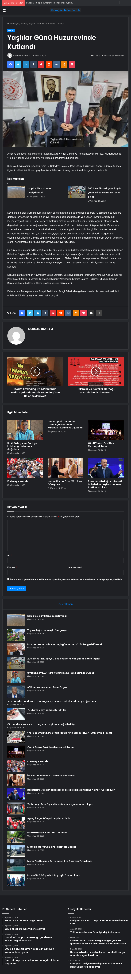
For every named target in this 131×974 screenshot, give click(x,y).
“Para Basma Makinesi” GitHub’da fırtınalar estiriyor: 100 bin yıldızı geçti (69, 732)
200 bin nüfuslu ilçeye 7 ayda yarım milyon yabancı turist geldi (105, 192)
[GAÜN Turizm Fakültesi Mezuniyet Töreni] (106, 430)
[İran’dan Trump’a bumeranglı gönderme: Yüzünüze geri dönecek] (16, 649)
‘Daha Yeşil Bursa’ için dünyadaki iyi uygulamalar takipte (60, 804)
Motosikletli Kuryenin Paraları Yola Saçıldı (51, 846)
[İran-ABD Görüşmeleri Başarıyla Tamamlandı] (16, 880)
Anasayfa (14, 23)
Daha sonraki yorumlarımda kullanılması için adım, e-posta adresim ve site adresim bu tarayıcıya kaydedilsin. (66, 579)
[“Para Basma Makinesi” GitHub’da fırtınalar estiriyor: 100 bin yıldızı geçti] (16, 737)
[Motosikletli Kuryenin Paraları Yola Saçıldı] (16, 851)
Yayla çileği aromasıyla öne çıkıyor (47, 630)
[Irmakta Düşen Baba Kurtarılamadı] (16, 837)
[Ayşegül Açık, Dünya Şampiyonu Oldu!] (16, 823)
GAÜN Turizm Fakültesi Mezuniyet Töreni (101, 445)
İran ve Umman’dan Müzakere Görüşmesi (65, 483)
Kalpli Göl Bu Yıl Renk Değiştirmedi (47, 616)
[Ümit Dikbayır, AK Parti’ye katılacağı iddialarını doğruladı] (25, 430)
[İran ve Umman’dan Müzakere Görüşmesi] (65, 468)
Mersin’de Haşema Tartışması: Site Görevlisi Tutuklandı (59, 861)
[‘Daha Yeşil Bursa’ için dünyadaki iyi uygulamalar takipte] (16, 808)
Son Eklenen (65, 604)
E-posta (12, 567)
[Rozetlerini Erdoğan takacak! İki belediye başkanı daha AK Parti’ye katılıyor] (106, 468)
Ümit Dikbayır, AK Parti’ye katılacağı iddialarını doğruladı (22, 446)
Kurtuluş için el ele (17, 481)
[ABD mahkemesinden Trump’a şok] (16, 692)
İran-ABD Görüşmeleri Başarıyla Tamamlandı (53, 875)
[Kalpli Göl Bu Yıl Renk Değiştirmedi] (16, 192)
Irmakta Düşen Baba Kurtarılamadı (47, 832)
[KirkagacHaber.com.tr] (65, 10)
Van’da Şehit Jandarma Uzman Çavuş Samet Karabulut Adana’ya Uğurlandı (65, 424)
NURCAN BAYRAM (21, 55)
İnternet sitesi (75, 567)
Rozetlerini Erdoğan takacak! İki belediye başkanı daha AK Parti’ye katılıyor (105, 484)
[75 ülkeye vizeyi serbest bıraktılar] (16, 714)
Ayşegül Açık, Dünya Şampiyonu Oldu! (49, 818)
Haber (24, 23)
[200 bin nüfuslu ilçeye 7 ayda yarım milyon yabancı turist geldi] (76, 192)
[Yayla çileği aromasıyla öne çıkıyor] (16, 635)
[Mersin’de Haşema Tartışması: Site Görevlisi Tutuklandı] (16, 865)
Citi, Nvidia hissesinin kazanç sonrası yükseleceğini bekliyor (42, 724)
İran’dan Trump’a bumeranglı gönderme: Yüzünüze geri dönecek (57, 2)
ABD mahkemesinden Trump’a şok (47, 687)
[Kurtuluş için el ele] (25, 468)
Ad (9, 555)
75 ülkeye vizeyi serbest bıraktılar (46, 710)
